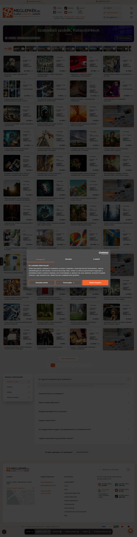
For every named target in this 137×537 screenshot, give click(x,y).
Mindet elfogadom (95, 282)
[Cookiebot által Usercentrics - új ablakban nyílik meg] (100, 253)
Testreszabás (67, 282)
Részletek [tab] (68, 259)
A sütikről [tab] (96, 259)
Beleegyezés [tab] (40, 259)
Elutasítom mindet (42, 282)
